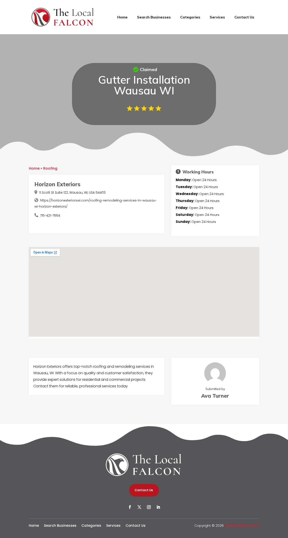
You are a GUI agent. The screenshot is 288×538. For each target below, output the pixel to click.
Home (122, 17)
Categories (190, 17)
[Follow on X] (139, 507)
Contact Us (244, 17)
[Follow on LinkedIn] (158, 507)
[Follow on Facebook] (130, 507)
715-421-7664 (50, 215)
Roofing (50, 168)
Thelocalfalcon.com (242, 525)
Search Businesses (154, 17)
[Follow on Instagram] (149, 507)
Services (217, 17)
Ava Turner (215, 395)
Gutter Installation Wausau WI (144, 85)
